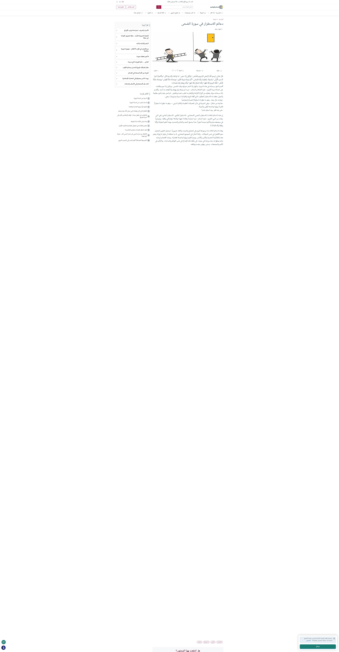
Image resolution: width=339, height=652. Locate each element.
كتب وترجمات (189, 13)
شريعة (202, 13)
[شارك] (3, 642)
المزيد (149, 13)
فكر (211, 13)
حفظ (218, 70)
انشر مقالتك (130, 7)
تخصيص (308, 640)
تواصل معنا (137, 13)
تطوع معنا (121, 7)
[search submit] (158, 7)
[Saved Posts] (117, 2)
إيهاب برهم (218, 29)
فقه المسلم (161, 13)
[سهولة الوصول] (119, 2)
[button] (177, 70)
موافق (318, 646)
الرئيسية (218, 13)
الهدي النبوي (174, 13)
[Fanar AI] (3, 647)
